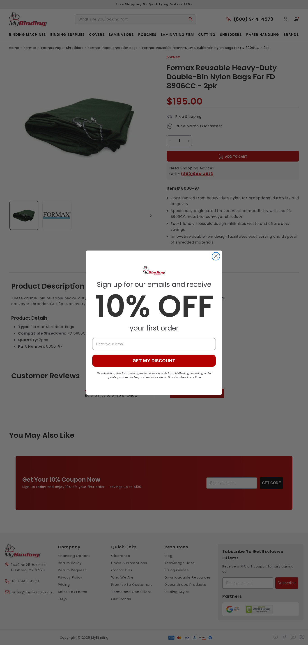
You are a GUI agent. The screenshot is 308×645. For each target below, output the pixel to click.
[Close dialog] (216, 256)
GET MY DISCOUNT (154, 360)
